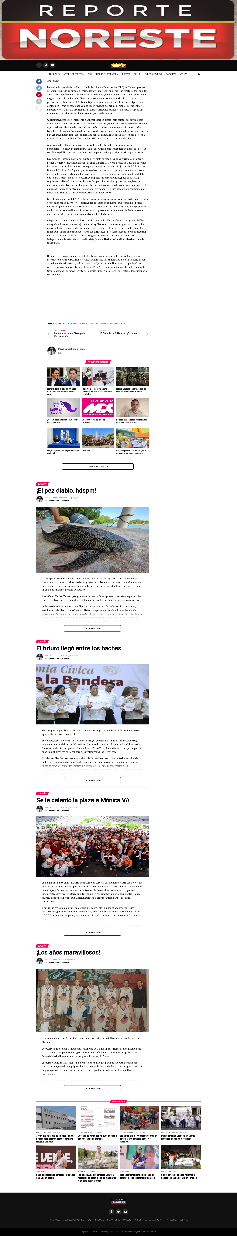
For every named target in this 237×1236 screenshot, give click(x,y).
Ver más (183, 74)
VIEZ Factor (115, 1231)
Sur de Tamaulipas (153, 74)
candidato (73, 324)
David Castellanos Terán (71, 349)
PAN (112, 324)
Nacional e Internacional (107, 74)
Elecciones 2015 (87, 324)
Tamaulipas (171, 74)
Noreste (126, 74)
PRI (123, 324)
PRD (118, 324)
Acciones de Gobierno (74, 74)
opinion (104, 324)
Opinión (137, 74)
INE (98, 324)
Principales (54, 74)
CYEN (90, 74)
